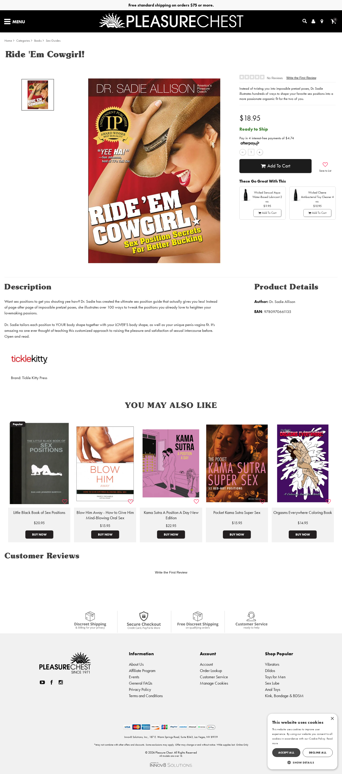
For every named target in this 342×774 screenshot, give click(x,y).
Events (134, 676)
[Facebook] (52, 682)
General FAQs (140, 683)
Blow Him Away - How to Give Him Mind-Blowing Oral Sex (105, 515)
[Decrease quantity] (242, 152)
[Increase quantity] (260, 152)
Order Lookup (211, 670)
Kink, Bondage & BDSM (284, 695)
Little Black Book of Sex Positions (39, 512)
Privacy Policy (140, 689)
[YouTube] (42, 682)
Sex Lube (272, 683)
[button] (302, 762)
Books (38, 41)
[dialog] (302, 741)
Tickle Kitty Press (34, 378)
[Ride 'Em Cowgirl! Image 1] (154, 170)
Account (206, 664)
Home (8, 41)
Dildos (270, 670)
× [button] (332, 718)
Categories (23, 41)
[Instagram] (61, 682)
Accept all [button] (286, 752)
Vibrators (272, 664)
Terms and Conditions (146, 695)
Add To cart (278, 166)
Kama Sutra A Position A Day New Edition (171, 515)
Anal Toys (272, 689)
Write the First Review (301, 78)
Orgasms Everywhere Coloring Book (302, 512)
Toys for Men (275, 676)
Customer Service (214, 676)
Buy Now (39, 534)
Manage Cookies (214, 683)
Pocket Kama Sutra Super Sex (236, 512)
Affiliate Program (142, 670)
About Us (136, 664)
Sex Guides (53, 41)
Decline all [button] (317, 752)
